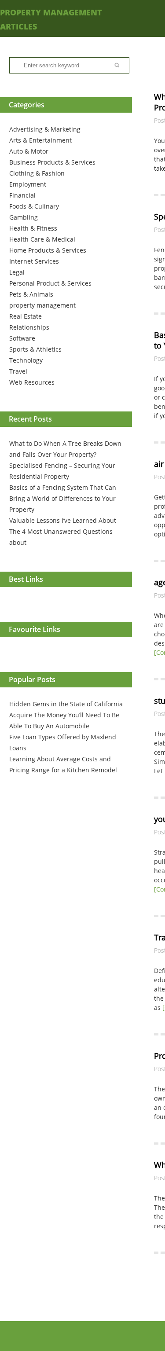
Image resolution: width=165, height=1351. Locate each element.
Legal (17, 272)
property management (42, 305)
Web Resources (32, 382)
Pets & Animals (31, 294)
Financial (22, 195)
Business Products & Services (52, 162)
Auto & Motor (28, 151)
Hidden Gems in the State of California (66, 704)
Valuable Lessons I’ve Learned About (62, 520)
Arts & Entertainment (40, 140)
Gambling (23, 217)
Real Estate (25, 316)
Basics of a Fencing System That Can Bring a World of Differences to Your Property (62, 498)
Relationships (29, 327)
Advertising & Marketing (45, 129)
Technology (26, 360)
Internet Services (34, 261)
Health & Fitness (33, 228)
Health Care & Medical (42, 239)
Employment (27, 184)
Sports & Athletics (35, 349)
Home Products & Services (47, 250)
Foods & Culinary (34, 206)
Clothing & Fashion (37, 173)
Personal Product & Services (50, 283)
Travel (18, 371)
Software (22, 338)
